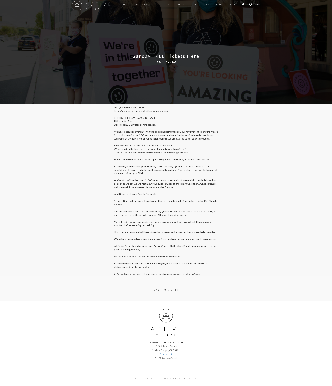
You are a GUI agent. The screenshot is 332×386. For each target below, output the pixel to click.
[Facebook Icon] (258, 4)
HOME (127, 4)
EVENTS (219, 4)
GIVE (232, 4)
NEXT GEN (162, 4)
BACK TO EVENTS (166, 290)
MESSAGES (143, 4)
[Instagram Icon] (251, 4)
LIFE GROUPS (200, 4)
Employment (166, 354)
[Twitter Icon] (243, 4)
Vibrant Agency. (183, 378)
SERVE (182, 4)
